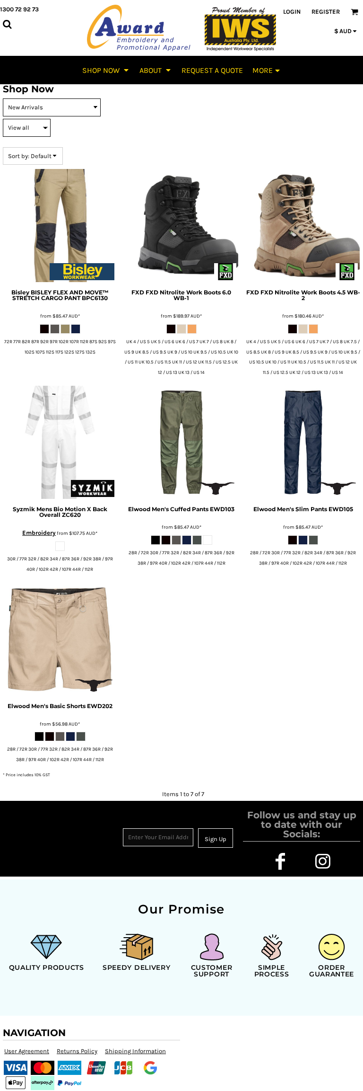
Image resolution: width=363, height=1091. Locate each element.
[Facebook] (280, 861)
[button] (106, 70)
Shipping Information (135, 1051)
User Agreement (26, 1051)
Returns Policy (77, 1051)
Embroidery (39, 532)
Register (325, 11)
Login (292, 11)
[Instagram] (323, 861)
